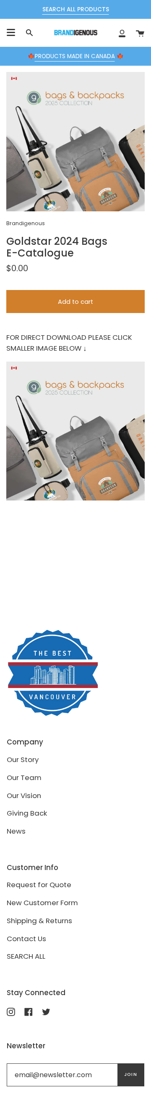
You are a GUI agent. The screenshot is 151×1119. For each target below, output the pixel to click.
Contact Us (26, 939)
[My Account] (122, 32)
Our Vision (24, 795)
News (16, 831)
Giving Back (27, 813)
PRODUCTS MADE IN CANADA (75, 56)
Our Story (23, 760)
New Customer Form (42, 903)
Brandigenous (25, 223)
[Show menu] (11, 33)
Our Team (24, 778)
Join (130, 1074)
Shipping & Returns (39, 921)
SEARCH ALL (26, 956)
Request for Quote (39, 885)
